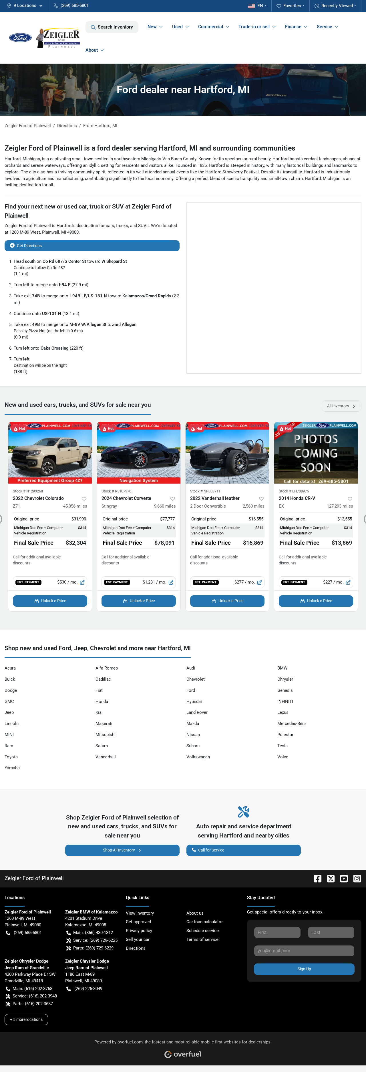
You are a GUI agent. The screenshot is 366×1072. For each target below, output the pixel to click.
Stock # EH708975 (294, 491)
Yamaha (12, 767)
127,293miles (340, 506)
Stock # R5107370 (116, 491)
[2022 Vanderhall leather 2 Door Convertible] (227, 453)
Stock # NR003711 (205, 491)
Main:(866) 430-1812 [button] (93, 932)
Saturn (102, 745)
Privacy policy (139, 930)
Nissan (193, 734)
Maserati (104, 723)
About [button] (91, 50)
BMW (282, 668)
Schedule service (202, 930)
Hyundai (194, 701)
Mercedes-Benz (292, 723)
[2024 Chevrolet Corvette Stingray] (138, 453)
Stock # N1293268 (28, 491)
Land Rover (197, 712)
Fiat (99, 690)
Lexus (283, 712)
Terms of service (202, 939)
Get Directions (29, 245)
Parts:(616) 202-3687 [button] (33, 1003)
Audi (190, 668)
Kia (99, 712)
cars (110, 225)
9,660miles (165, 506)
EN (260, 5)
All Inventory (338, 406)
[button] (27, 5)
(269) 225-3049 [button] (88, 988)
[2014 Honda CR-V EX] (316, 453)
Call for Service (211, 850)
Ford (190, 690)
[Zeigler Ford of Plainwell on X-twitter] (328, 878)
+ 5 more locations (26, 1019)
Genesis (285, 690)
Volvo (283, 757)
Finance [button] (293, 26)
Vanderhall (106, 757)
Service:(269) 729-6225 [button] (95, 940)
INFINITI (285, 701)
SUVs (143, 225)
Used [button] (177, 26)
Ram (9, 745)
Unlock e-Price (53, 600)
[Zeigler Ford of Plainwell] (45, 38)
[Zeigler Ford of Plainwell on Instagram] (354, 878)
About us (195, 913)
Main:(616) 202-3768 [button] (32, 988)
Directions (136, 948)
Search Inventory (115, 27)
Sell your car (138, 939)
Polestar (285, 734)
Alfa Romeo (107, 668)
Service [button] (324, 26)
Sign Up (304, 969)
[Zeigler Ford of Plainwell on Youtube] (341, 878)
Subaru (193, 745)
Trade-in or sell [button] (254, 26)
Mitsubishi (106, 734)
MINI (9, 734)
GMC (9, 701)
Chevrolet (195, 679)
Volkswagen (198, 757)
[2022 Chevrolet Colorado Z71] (50, 453)
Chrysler (285, 679)
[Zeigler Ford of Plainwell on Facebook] (315, 878)
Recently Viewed (337, 5)
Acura (10, 668)
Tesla (282, 745)
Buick (10, 679)
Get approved (138, 921)
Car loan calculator (204, 921)
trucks (122, 225)
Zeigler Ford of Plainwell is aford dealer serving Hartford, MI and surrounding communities (150, 148)
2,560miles (253, 506)
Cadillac (103, 679)
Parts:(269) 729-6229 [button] (93, 948)
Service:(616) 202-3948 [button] (35, 996)
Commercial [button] (210, 26)
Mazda (192, 723)
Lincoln (12, 723)
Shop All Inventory (119, 850)
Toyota (11, 757)
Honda (102, 701)
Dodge (11, 690)
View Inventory (140, 913)
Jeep (9, 712)
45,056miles (75, 506)
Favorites (292, 5)
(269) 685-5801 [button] (75, 5)
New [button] (152, 26)
